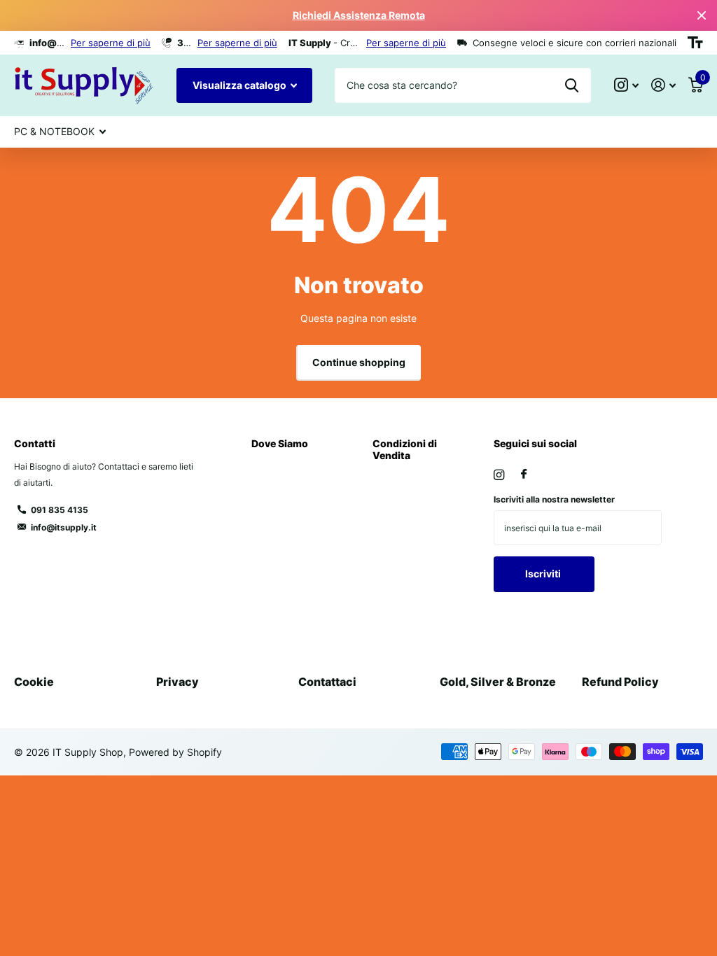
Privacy (177, 682)
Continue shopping (358, 362)
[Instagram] (499, 475)
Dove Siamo (279, 443)
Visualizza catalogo (240, 85)
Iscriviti (544, 573)
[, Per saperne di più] (626, 85)
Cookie (34, 682)
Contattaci (327, 682)
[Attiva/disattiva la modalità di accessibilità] (695, 43)
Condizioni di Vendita (405, 449)
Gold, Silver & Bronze (498, 682)
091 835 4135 (59, 510)
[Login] (663, 85)
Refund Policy (620, 682)
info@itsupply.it (64, 527)
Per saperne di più (111, 42)
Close (701, 15)
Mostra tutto (60, 132)
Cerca (571, 85)
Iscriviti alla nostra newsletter (554, 499)
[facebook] (524, 474)
